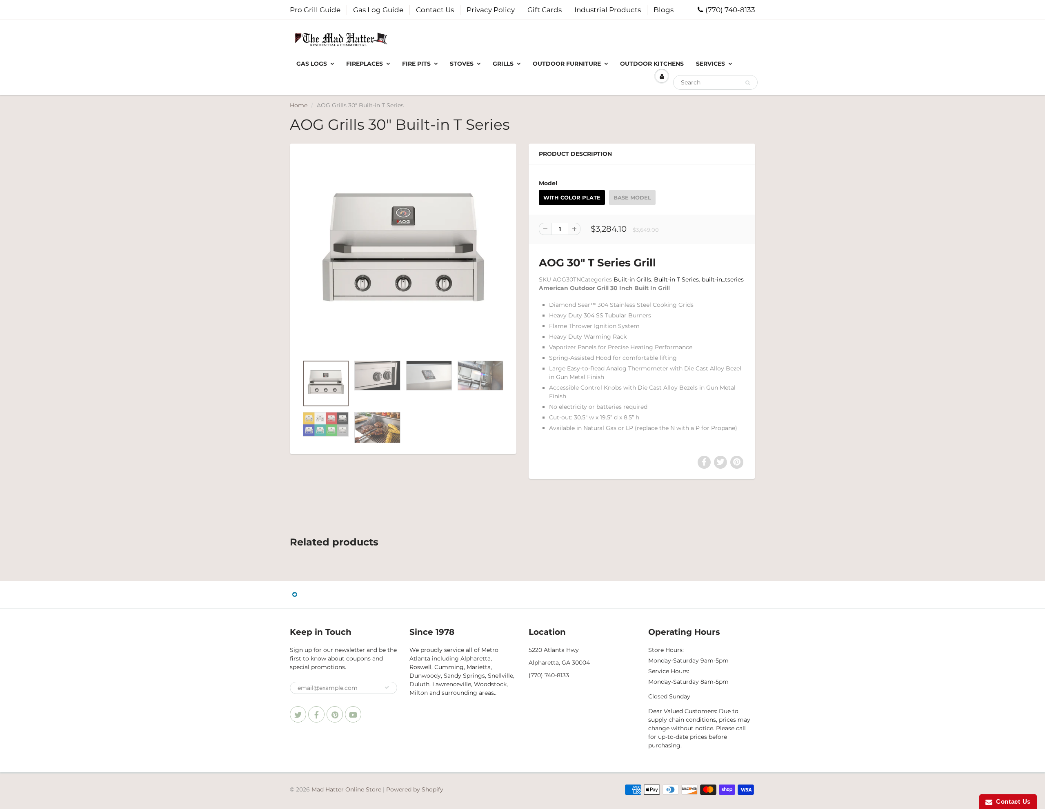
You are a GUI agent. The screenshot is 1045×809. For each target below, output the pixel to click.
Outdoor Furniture (567, 63)
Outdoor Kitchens (652, 63)
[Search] (747, 82)
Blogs (664, 10)
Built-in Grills (632, 279)
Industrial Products (607, 10)
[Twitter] (298, 714)
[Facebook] (316, 714)
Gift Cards (544, 10)
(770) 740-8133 (730, 10)
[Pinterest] (335, 714)
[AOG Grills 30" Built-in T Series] (403, 254)
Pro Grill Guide (315, 10)
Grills (503, 63)
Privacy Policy (491, 10)
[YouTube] (353, 714)
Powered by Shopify (414, 789)
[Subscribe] (387, 687)
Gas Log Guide (378, 10)
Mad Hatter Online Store (346, 789)
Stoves (462, 63)
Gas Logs (311, 63)
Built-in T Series (676, 279)
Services (710, 63)
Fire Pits (416, 63)
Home (298, 105)
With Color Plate (571, 197)
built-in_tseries (723, 279)
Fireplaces (364, 63)
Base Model (632, 197)
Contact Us (435, 10)
